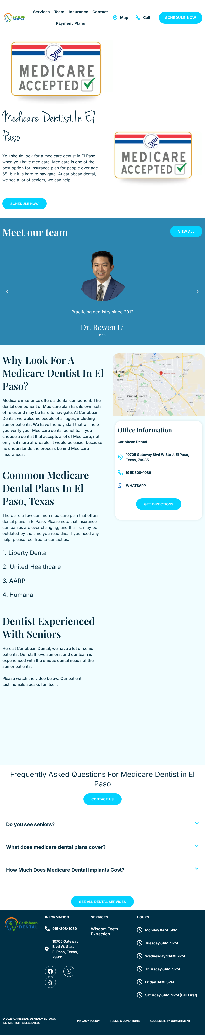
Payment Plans (70, 23)
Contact (100, 12)
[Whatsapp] (69, 971)
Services (41, 12)
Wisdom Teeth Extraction (104, 931)
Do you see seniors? (30, 825)
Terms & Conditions (125, 1021)
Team (59, 12)
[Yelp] (50, 982)
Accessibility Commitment (170, 1021)
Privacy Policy (88, 1021)
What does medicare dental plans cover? (56, 847)
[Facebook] (50, 971)
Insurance (78, 12)
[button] (7, 291)
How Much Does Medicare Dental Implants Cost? (65, 870)
